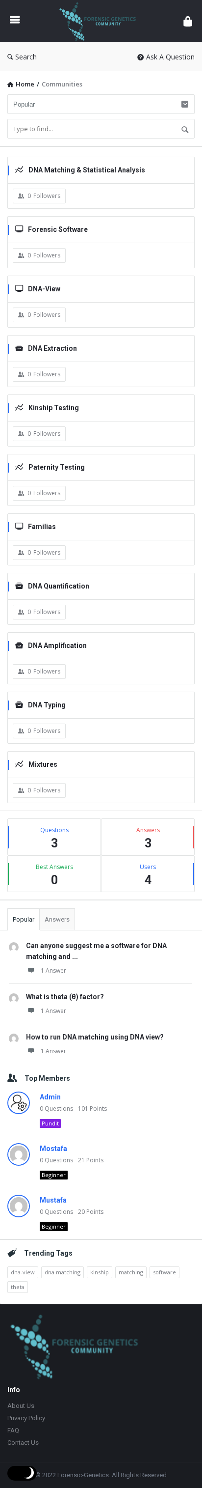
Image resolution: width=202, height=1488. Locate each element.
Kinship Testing (53, 408)
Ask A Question (170, 56)
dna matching (62, 1272)
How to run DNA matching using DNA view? (95, 1037)
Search (26, 56)
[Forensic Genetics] (101, 21)
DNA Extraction (52, 348)
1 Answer (53, 970)
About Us (20, 1405)
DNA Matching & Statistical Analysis (86, 170)
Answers (57, 919)
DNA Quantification (58, 586)
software (164, 1272)
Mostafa (53, 1148)
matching (131, 1272)
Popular (23, 919)
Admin (50, 1097)
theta (18, 1287)
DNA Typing (47, 705)
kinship (99, 1272)
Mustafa (53, 1200)
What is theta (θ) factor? (65, 997)
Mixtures (42, 764)
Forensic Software (58, 229)
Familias (42, 527)
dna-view (23, 1272)
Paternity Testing (56, 467)
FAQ (13, 1430)
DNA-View (44, 289)
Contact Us (23, 1442)
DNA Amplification (57, 645)
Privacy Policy (26, 1418)
